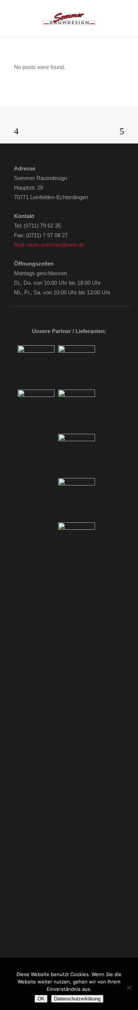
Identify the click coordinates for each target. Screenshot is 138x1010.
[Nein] (128, 987)
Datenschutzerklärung (77, 999)
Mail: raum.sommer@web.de (49, 245)
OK (41, 999)
